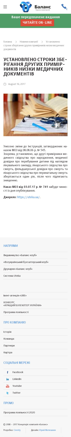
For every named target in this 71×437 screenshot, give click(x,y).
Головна (7, 42)
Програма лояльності (16, 312)
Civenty (17, 430)
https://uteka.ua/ (28, 197)
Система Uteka (12, 276)
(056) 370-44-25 (64, 7)
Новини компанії (29, 42)
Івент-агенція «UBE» (15, 295)
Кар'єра (7, 352)
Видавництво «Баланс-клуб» (20, 255)
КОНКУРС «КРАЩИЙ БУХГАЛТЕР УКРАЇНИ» (22, 304)
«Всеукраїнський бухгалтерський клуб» (25, 262)
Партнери (9, 345)
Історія (7, 332)
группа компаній (35, 7)
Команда (8, 339)
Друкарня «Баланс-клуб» (17, 269)
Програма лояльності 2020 (19, 412)
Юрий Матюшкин (47, 430)
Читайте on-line (37, 22)
